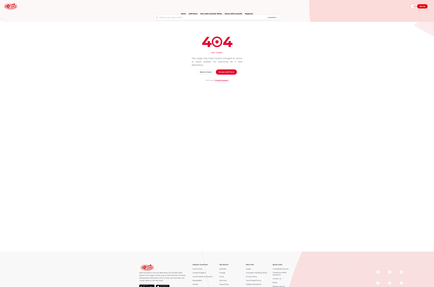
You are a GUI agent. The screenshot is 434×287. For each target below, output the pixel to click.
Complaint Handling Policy (256, 273)
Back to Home (206, 72)
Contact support (221, 80)
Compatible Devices (281, 269)
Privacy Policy (251, 277)
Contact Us (277, 279)
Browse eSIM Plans (226, 72)
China (221, 277)
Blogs (275, 282)
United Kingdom (199, 273)
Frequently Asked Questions (279, 273)
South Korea (197, 269)
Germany (223, 280)
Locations (272, 17)
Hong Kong (223, 284)
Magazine (249, 14)
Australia (222, 269)
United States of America (202, 277)
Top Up (422, 6)
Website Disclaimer (253, 284)
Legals (248, 269)
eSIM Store (193, 14)
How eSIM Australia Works (211, 14)
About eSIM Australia (233, 14)
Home (183, 14)
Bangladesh (197, 280)
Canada (222, 273)
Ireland (195, 284)
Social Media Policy (253, 280)
